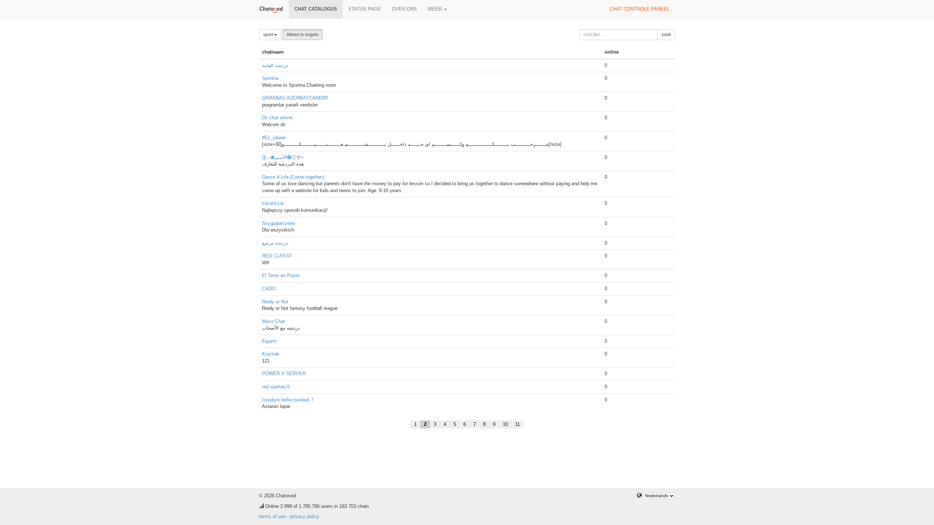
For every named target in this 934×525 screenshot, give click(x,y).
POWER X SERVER (284, 373)
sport (268, 34)
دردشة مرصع (275, 243)
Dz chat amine (277, 117)
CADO (268, 288)
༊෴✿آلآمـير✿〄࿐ (283, 157)
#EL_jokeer (274, 137)
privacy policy (304, 516)
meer (435, 9)
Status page (364, 9)
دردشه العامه (275, 65)
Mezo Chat (273, 321)
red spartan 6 (276, 386)
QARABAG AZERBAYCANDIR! (295, 98)
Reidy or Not (275, 301)
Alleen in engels (302, 34)
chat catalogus (315, 9)
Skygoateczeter (278, 223)
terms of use (272, 516)
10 (505, 424)
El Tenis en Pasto (281, 275)
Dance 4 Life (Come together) (293, 177)
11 (517, 424)
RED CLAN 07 (277, 255)
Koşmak (270, 354)
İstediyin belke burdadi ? (287, 399)
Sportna (270, 78)
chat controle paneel (639, 9)
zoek (666, 34)
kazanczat (273, 203)
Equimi (269, 341)
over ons (404, 9)
